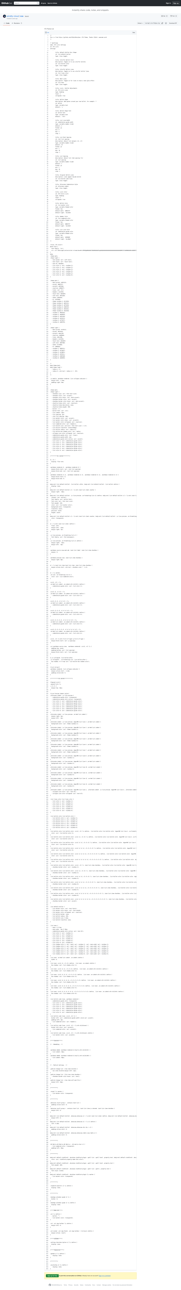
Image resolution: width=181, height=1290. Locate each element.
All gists (43, 3)
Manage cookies (106, 1285)
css (21, 16)
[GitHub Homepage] (50, 1285)
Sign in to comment (105, 1275)
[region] (90, 652)
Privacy (70, 1285)
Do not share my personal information (122, 1285)
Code (7, 23)
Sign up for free (52, 1276)
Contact (99, 1285)
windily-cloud (13, 16)
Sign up (176, 3)
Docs (93, 1285)
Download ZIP (173, 23)
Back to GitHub (52, 3)
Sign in (168, 3)
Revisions (18, 23)
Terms (65, 1285)
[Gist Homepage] (7, 3)
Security (76, 1285)
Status (81, 1285)
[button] (162, 23)
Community (88, 1285)
